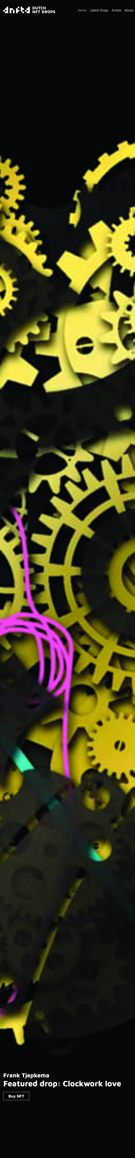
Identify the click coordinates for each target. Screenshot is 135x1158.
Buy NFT (16, 1096)
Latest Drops (99, 10)
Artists (116, 10)
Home (82, 10)
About (128, 10)
